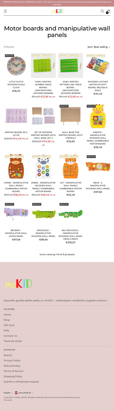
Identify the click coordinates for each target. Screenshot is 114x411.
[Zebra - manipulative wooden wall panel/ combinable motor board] (43, 166)
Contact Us (10, 335)
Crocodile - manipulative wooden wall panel (43, 233)
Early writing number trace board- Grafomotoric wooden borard (43, 87)
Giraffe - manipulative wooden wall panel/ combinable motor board (98, 138)
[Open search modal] (102, 11)
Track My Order (13, 341)
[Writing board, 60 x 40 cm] (16, 116)
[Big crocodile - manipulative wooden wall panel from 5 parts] (70, 214)
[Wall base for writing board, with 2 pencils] (70, 116)
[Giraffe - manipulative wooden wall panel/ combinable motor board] (98, 116)
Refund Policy (12, 365)
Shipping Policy (13, 376)
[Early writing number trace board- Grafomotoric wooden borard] (43, 65)
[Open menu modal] (5, 11)
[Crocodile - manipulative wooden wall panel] (43, 214)
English (7, 393)
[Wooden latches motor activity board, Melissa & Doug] (98, 65)
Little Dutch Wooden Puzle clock (16, 85)
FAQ (6, 330)
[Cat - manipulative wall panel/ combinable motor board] (70, 166)
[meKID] (57, 11)
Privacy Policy (12, 360)
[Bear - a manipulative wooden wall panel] (98, 166)
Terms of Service (13, 371)
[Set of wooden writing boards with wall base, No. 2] (43, 116)
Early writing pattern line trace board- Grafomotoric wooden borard (71, 87)
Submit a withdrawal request (21, 381)
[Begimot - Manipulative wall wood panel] (16, 214)
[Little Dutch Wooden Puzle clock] (16, 65)
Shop (7, 319)
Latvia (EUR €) (24, 393)
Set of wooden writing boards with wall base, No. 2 (43, 135)
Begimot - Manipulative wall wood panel (16, 233)
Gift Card (9, 325)
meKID (23, 397)
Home (7, 314)
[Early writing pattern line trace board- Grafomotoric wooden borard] (70, 65)
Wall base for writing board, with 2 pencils (71, 135)
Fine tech (8, 400)
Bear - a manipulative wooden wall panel (98, 186)
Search (8, 355)
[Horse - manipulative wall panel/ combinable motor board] (16, 166)
